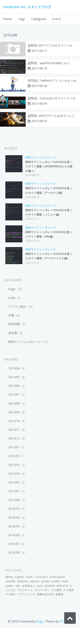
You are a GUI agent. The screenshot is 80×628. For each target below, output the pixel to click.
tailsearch (62, 585)
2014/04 (13, 368)
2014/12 (13, 438)
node (11, 298)
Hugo (40, 621)
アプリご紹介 (17, 306)
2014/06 (13, 386)
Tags (21, 19)
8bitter (9, 577)
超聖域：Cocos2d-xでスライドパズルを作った (51, 98)
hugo (11, 289)
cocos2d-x (41, 577)
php (18, 585)
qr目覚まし (28, 585)
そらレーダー (42, 590)
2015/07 (13, 491)
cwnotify (10, 581)
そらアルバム (25, 590)
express (34, 581)
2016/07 (13, 544)
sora (39, 585)
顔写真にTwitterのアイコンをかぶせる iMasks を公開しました (52, 80)
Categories (38, 19)
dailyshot (22, 581)
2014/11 (13, 430)
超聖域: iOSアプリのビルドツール (50, 45)
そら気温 (68, 590)
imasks (56, 581)
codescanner (57, 577)
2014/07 (13, 394)
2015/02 (13, 456)
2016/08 (13, 552)
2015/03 (13, 465)
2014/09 (13, 412)
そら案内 (56, 590)
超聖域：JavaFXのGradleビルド (49, 63)
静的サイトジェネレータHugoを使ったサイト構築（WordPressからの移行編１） (49, 166)
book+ (29, 577)
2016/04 (13, 517)
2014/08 (13, 403)
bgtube (19, 577)
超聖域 (59, 594)
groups (45, 581)
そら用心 (10, 594)
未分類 (12, 333)
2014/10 (13, 421)
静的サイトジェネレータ (40, 157)
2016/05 (13, 526)
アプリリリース (26, 594)
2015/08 (13, 500)
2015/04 (13, 474)
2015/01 (13, 447)
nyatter (9, 585)
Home (7, 19)
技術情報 (14, 324)
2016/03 (13, 508)
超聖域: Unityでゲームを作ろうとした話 (51, 115)
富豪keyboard (45, 594)
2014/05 (13, 377)
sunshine (49, 585)
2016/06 (13, 535)
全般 (11, 315)
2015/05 (13, 482)
